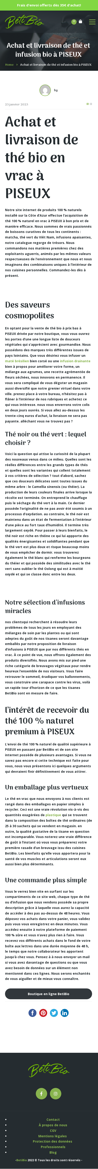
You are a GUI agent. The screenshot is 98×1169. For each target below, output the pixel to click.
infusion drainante (75, 361)
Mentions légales (53, 1136)
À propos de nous (53, 1125)
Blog (53, 1152)
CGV (53, 1130)
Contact (53, 1119)
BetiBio (21, 1160)
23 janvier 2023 (16, 104)
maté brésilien (17, 361)
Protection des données (53, 1141)
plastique (53, 815)
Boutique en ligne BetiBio (48, 994)
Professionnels (53, 1147)
